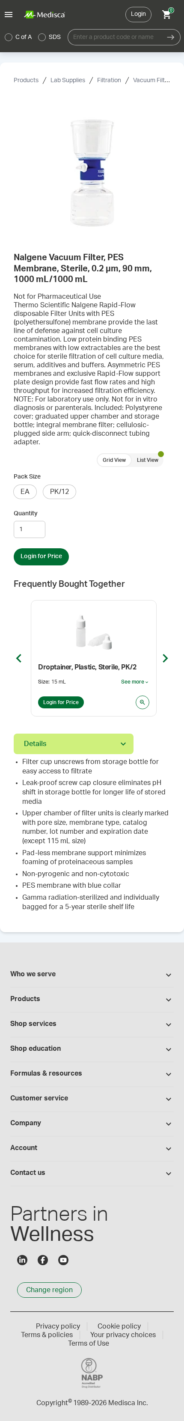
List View (147, 460)
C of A (23, 37)
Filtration (109, 80)
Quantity (26, 514)
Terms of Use (88, 1343)
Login (138, 14)
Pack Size (27, 477)
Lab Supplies (67, 80)
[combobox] (114, 37)
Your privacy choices (123, 1335)
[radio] (8, 37)
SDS (55, 37)
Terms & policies (47, 1335)
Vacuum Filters (153, 80)
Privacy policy (58, 1326)
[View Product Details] (142, 702)
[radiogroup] (33, 37)
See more (135, 682)
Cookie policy (119, 1326)
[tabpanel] (92, 838)
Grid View (114, 460)
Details (35, 743)
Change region (49, 1290)
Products (26, 80)
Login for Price (41, 556)
